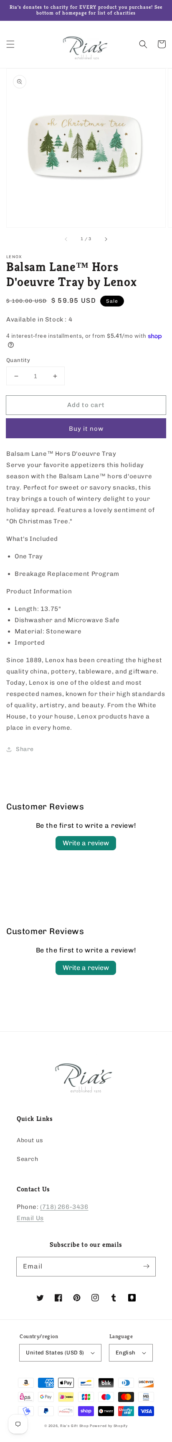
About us (30, 1140)
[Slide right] (105, 239)
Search (27, 1159)
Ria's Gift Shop (74, 1426)
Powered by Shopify (109, 1426)
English (126, 1352)
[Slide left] (66, 239)
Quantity (18, 360)
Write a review (86, 843)
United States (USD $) (55, 1352)
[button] (10, 44)
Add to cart (86, 405)
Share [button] (25, 749)
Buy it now (86, 428)
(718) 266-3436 (64, 1207)
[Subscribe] (146, 1266)
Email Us (30, 1218)
